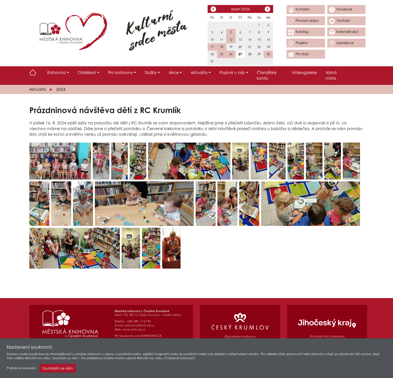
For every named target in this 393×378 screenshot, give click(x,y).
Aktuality (37, 89)
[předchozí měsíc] (213, 9)
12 (230, 39)
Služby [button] (151, 72)
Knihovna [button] (56, 72)
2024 (60, 89)
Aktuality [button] (199, 72)
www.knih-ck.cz (134, 329)
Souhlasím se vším (58, 368)
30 (268, 54)
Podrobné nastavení (21, 368)
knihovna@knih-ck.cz (139, 325)
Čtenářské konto (266, 75)
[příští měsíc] (267, 9)
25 (221, 54)
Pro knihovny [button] (120, 72)
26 (230, 54)
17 (212, 47)
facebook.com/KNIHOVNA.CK (140, 336)
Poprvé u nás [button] (232, 72)
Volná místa (331, 75)
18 (221, 47)
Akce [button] (174, 72)
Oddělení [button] (87, 72)
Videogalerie (304, 72)
